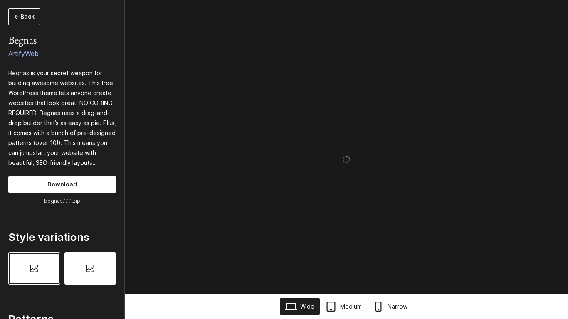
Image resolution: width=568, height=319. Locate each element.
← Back (24, 16)
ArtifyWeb (23, 53)
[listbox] (62, 268)
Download (62, 184)
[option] (34, 268)
